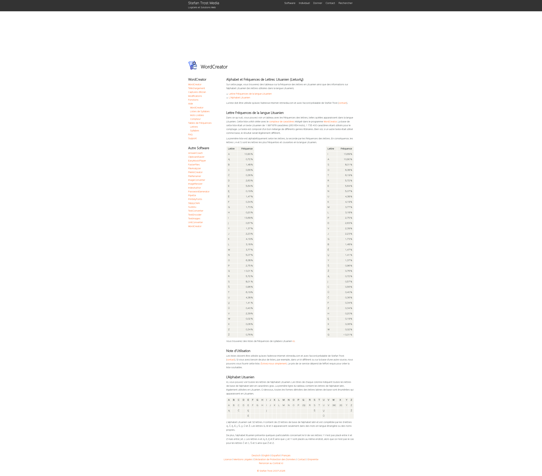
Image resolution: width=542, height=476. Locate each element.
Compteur (195, 119)
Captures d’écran (197, 92)
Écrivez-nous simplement (274, 364)
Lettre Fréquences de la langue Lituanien (250, 94)
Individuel (304, 3)
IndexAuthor (194, 188)
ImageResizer (195, 184)
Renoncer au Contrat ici (271, 463)
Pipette (192, 196)
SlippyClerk (194, 203)
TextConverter (195, 211)
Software (289, 3)
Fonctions (193, 100)
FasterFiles (194, 165)
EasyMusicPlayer (197, 161)
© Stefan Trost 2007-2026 (271, 471)
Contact (330, 3)
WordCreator (194, 85)
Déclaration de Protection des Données (275, 460)
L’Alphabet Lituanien (239, 98)
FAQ (190, 135)
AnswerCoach (195, 153)
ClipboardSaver (196, 157)
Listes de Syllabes (200, 112)
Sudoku (192, 207)
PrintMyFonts (195, 199)
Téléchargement (196, 88)
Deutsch (256, 456)
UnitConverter (195, 223)
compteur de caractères (281, 122)
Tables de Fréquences (200, 123)
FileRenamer (194, 176)
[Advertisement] (273, 32)
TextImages (194, 219)
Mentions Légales (243, 460)
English (266, 456)
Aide (190, 104)
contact (343, 103)
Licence (228, 460)
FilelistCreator (195, 172)
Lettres (194, 127)
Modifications (195, 96)
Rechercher (345, 3)
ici (294, 341)
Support (192, 139)
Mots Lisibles (197, 115)
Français (286, 456)
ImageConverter (196, 180)
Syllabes (194, 131)
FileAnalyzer (194, 169)
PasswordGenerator (198, 192)
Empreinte (313, 460)
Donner (317, 3)
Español (276, 456)
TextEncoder (194, 215)
